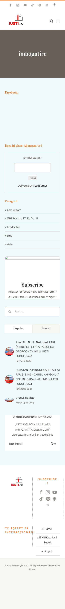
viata (9, 244)
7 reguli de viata (25, 397)
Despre (48, 551)
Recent (46, 328)
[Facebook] (41, 492)
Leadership (13, 227)
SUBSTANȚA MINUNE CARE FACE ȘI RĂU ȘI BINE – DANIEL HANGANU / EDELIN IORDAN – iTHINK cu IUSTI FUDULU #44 (38, 377)
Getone (32, 569)
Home (48, 529)
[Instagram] (48, 492)
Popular (19, 328)
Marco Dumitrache (26, 417)
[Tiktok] (41, 499)
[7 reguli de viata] (9, 400)
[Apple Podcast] (54, 499)
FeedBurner (40, 185)
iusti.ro (8, 565)
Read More (14, 444)
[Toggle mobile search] (51, 21)
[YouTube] (54, 492)
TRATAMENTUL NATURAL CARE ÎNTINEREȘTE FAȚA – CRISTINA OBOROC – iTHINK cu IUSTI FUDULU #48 (36, 349)
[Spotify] (48, 499)
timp (9, 235)
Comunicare (14, 210)
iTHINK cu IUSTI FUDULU (22, 218)
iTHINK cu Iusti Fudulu (48, 540)
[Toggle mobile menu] (58, 21)
